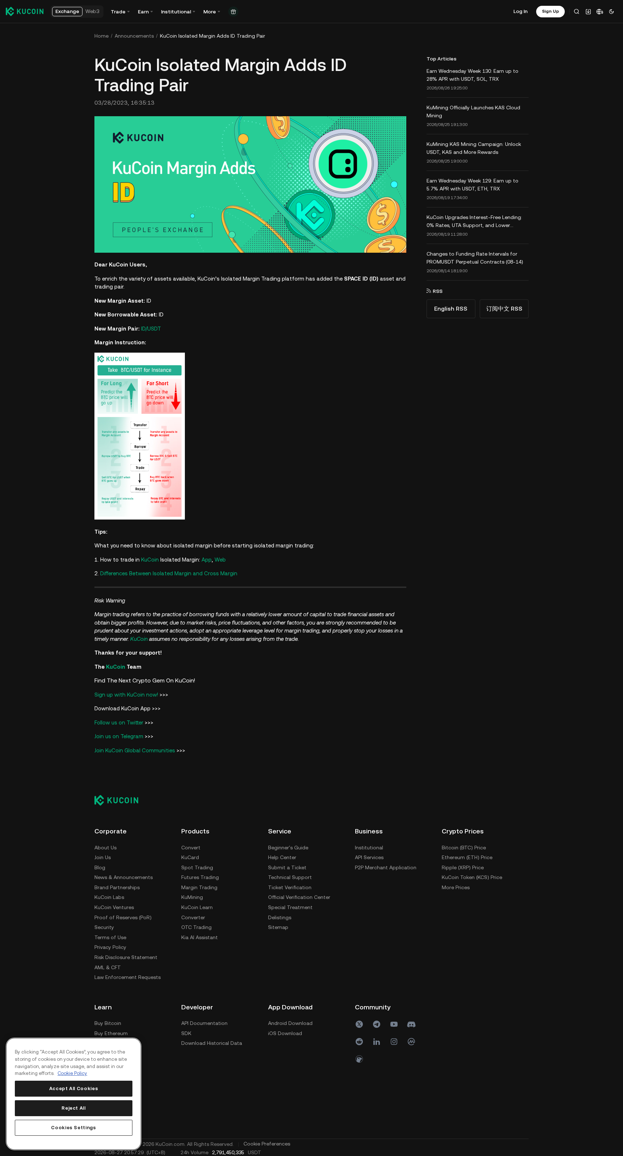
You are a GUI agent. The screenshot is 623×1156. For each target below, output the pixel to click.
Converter (193, 917)
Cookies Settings (73, 1127)
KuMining (192, 897)
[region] (73, 1094)
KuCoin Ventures (114, 907)
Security (104, 927)
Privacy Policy (110, 947)
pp (208, 559)
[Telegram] (376, 1024)
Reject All (74, 1108)
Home (101, 36)
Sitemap (278, 927)
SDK (186, 1033)
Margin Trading (199, 887)
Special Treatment (290, 907)
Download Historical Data (211, 1043)
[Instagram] (394, 1041)
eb (223, 559)
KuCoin (150, 559)
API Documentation (204, 1023)
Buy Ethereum (111, 1033)
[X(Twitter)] (359, 1024)
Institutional (369, 847)
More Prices (456, 887)
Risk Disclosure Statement (125, 957)
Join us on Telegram (118, 736)
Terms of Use (110, 937)
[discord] (411, 1024)
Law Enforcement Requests (127, 977)
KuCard (190, 857)
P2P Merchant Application (385, 867)
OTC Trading (196, 927)
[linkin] (376, 1041)
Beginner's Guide (288, 847)
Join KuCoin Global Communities (134, 750)
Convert (190, 847)
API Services (369, 857)
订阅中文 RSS (504, 308)
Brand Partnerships (117, 887)
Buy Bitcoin (107, 1023)
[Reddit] (359, 1041)
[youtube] (394, 1024)
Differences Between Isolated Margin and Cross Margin (168, 573)
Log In (520, 11)
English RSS (450, 308)
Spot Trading (197, 867)
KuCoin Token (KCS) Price (472, 877)
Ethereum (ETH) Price (467, 857)
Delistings (279, 917)
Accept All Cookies (73, 1088)
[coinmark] (411, 1041)
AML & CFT (107, 967)
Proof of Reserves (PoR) (123, 917)
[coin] (359, 1059)
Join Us (102, 857)
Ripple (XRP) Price (463, 867)
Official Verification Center (299, 897)
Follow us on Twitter (118, 722)
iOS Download (285, 1033)
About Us (105, 847)
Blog (99, 867)
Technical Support (290, 877)
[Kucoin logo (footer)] (120, 800)
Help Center (282, 857)
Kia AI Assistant (199, 937)
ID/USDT (151, 328)
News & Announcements (123, 877)
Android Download (290, 1023)
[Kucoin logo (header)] (24, 11)
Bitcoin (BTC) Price (464, 847)
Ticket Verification (290, 887)
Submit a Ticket (287, 867)
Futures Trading (200, 877)
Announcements (134, 36)
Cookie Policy (72, 1073)
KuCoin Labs (109, 897)
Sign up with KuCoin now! (126, 695)
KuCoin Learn (197, 907)
